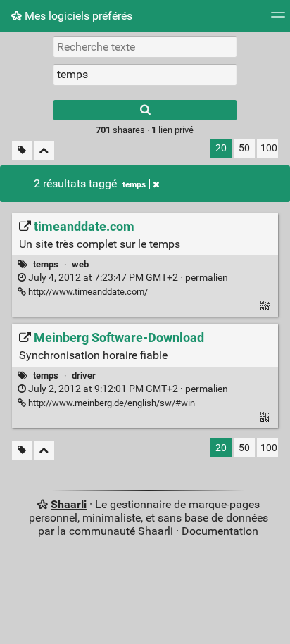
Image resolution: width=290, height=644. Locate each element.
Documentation (220, 531)
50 (244, 148)
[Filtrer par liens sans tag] (22, 150)
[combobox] (145, 74)
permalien (127, 278)
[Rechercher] (145, 110)
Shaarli (69, 504)
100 (268, 148)
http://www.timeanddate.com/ (87, 291)
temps (134, 184)
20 (221, 148)
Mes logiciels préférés (77, 16)
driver (84, 375)
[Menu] (278, 19)
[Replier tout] (44, 150)
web (80, 264)
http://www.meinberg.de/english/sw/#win (110, 403)
